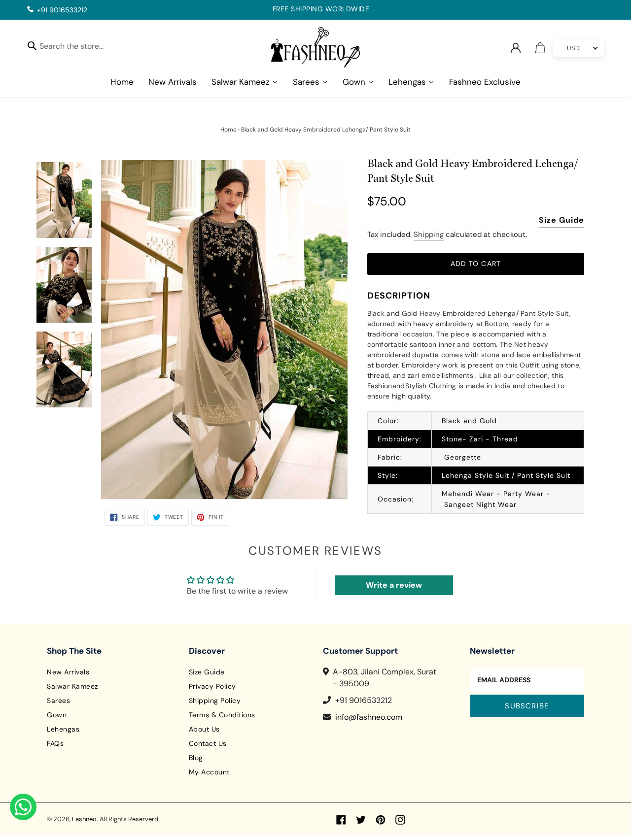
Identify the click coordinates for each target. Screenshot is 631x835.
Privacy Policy (212, 686)
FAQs (55, 743)
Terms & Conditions (222, 714)
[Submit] (32, 45)
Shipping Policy (215, 700)
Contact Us (208, 743)
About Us (204, 729)
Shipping (429, 234)
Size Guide (561, 220)
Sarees (58, 700)
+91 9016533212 (62, 9)
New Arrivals (68, 672)
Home (228, 130)
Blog (196, 757)
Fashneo (84, 819)
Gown (57, 714)
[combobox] (80, 47)
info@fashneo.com (368, 717)
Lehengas (63, 729)
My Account (209, 772)
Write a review (394, 585)
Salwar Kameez (72, 686)
